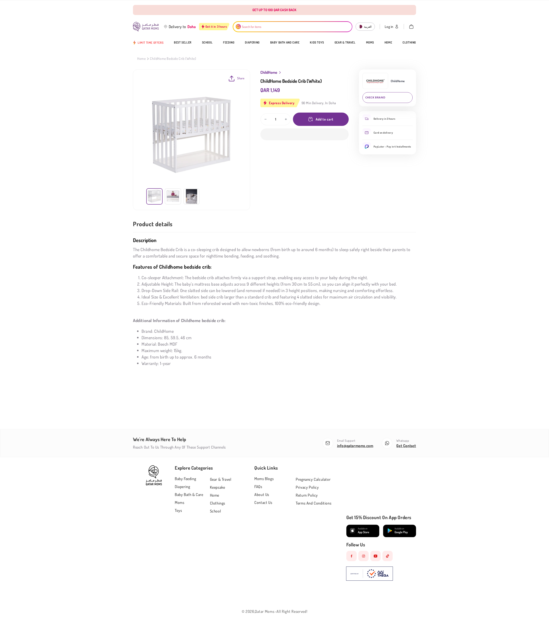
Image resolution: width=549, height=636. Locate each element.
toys (178, 510)
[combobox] (292, 27)
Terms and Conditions (313, 503)
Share (241, 78)
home (214, 495)
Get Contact (406, 445)
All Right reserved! (291, 611)
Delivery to (177, 26)
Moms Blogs (264, 478)
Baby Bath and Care (285, 42)
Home (388, 42)
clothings (217, 503)
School (207, 42)
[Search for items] (238, 26)
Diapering (252, 42)
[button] (304, 134)
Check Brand (375, 97)
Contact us (263, 502)
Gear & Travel (345, 42)
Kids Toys (317, 42)
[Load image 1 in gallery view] (154, 196)
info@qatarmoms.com (355, 445)
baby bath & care (189, 494)
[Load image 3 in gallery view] (191, 196)
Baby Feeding (185, 478)
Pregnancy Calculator (313, 479)
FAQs (258, 486)
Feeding (228, 42)
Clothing (409, 42)
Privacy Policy (307, 487)
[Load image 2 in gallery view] (173, 196)
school (215, 511)
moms (179, 502)
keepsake (217, 487)
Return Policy (307, 495)
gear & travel (220, 479)
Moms (370, 42)
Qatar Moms (264, 611)
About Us (261, 494)
